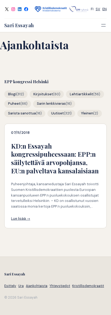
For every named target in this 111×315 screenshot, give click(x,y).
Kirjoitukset (43, 94)
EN (104, 9)
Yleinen (87, 113)
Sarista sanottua (22, 113)
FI (92, 9)
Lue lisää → (20, 218)
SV (98, 9)
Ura (21, 286)
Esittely (10, 286)
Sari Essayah (19, 25)
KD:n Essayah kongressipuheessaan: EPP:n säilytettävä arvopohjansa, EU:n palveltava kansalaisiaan (55, 158)
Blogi (12, 94)
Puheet (14, 104)
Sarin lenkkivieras (51, 104)
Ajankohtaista (36, 286)
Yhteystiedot (60, 286)
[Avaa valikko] (103, 25)
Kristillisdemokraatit (88, 286)
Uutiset (57, 113)
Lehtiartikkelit (81, 94)
